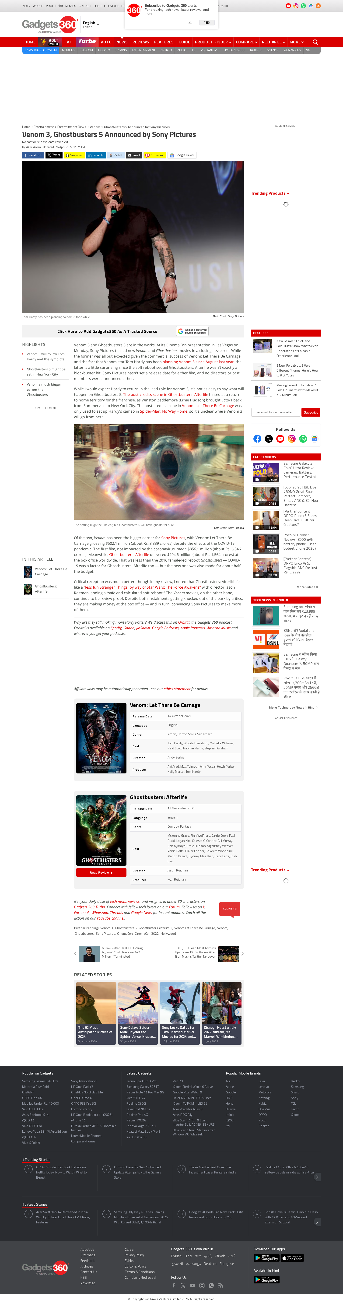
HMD (229, 1098)
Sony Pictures (173, 537)
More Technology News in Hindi (292, 707)
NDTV (26, 6)
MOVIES (70, 6)
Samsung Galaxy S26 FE (142, 1087)
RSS (83, 1278)
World (38, 6)
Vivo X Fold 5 (31, 1143)
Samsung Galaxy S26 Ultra (40, 1081)
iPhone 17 (78, 1120)
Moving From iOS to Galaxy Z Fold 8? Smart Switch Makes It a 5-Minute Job (297, 390)
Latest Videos (264, 457)
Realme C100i (136, 1104)
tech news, (119, 901)
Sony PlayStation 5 (84, 1081)
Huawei (231, 1109)
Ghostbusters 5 (126, 928)
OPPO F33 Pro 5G (83, 1104)
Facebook (82, 912)
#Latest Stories (35, 1205)
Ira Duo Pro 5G (136, 1137)
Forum (174, 907)
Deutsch (210, 1264)
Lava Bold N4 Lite (138, 1109)
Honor (230, 1104)
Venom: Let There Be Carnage (208, 405)
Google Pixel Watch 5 (187, 1092)
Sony (294, 1098)
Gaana (128, 627)
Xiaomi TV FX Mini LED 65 (190, 1104)
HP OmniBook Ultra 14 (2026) (91, 1115)
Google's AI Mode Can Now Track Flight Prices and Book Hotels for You (216, 1215)
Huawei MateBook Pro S (143, 1132)
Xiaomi (295, 1115)
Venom (222, 928)
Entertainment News (71, 127)
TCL (293, 1104)
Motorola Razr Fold (35, 1087)
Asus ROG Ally (182, 1115)
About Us (87, 1250)
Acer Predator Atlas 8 (187, 1109)
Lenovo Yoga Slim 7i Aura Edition (44, 1132)
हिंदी (61, 6)
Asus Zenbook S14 (35, 1115)
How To (104, 50)
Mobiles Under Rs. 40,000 (40, 1104)
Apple (230, 1087)
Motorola (265, 1092)
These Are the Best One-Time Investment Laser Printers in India (212, 1170)
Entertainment (44, 127)
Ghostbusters (84, 934)
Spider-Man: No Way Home (163, 411)
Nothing (264, 1098)
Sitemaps (87, 1255)
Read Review (99, 872)
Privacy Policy (134, 1255)
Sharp (295, 1092)
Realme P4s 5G (137, 1115)
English (176, 1256)
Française (227, 1264)
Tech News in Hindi (269, 600)
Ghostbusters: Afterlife (129, 554)
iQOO (230, 1120)
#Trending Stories (36, 1160)
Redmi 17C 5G (136, 1120)
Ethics (129, 1261)
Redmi (295, 1081)
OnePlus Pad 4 (81, 1098)
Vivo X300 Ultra (33, 1109)
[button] (238, 1012)
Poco (262, 1120)
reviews (134, 901)
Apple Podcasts (193, 627)
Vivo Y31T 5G (135, 1098)
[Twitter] (269, 439)
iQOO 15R (29, 1137)
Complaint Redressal (140, 1278)
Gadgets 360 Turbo (89, 907)
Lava (262, 1081)
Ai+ (228, 1081)
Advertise (87, 1283)
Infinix (230, 1115)
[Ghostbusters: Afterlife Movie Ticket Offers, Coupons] (101, 830)
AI (69, 42)
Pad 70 (178, 1081)
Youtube (193, 1284)
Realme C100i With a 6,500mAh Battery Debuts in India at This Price (289, 1170)
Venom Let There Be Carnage (194, 928)
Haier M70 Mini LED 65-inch (192, 1098)
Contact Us (88, 1272)
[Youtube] (280, 439)
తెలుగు (220, 1256)
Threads (116, 912)
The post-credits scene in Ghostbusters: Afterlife (165, 394)
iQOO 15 (28, 1120)
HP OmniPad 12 (82, 1087)
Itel (228, 1126)
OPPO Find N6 (32, 1098)
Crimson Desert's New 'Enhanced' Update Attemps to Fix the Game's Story (137, 1173)
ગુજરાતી (177, 1264)
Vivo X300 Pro (32, 1126)
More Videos (306, 586)
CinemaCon (125, 934)
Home (30, 42)
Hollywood (168, 934)
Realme (264, 1126)
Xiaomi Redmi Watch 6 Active (193, 1087)
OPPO (263, 1115)
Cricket (85, 6)
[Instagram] (292, 439)
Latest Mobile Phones (86, 1136)
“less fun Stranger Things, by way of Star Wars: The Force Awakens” (142, 587)
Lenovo (264, 1087)
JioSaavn (143, 627)
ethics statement (177, 688)
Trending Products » (270, 194)
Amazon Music (219, 627)
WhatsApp (99, 912)
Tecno (295, 1109)
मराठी (231, 1256)
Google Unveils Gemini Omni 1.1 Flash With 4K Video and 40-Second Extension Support (291, 1217)
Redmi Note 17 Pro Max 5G (145, 1092)
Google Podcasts (165, 627)
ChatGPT (28, 1092)
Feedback (87, 1261)
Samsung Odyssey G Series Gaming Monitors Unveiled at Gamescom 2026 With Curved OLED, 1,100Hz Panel (141, 1217)
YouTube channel (110, 918)
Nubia (262, 1104)
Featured (261, 333)
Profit (51, 6)
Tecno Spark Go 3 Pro (141, 1081)
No (190, 22)
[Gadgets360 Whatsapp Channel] (303, 439)
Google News (141, 912)
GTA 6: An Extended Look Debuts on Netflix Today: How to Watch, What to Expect (61, 1173)
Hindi (188, 1256)
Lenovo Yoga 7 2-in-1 (141, 1126)
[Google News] (314, 439)
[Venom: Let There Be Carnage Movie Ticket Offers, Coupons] (101, 738)
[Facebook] (257, 439)
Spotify (116, 627)
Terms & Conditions (140, 1272)
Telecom (86, 50)
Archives (86, 1266)
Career (130, 1250)
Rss (220, 1284)
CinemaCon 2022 (147, 934)
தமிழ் (208, 1256)
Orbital (183, 622)
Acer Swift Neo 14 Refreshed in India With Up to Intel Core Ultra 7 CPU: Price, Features (63, 1217)
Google (231, 1092)
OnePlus (264, 1109)
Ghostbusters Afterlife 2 (155, 928)
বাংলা (198, 1256)
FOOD (98, 6)
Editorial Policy (135, 1266)
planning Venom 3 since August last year (198, 361)
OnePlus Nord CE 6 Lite (87, 1092)
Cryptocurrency (81, 1109)
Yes (207, 22)
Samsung (297, 1087)
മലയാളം (193, 1264)
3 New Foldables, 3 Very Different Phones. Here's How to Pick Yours (297, 370)
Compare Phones (83, 1141)
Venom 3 (106, 928)
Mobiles (68, 50)
